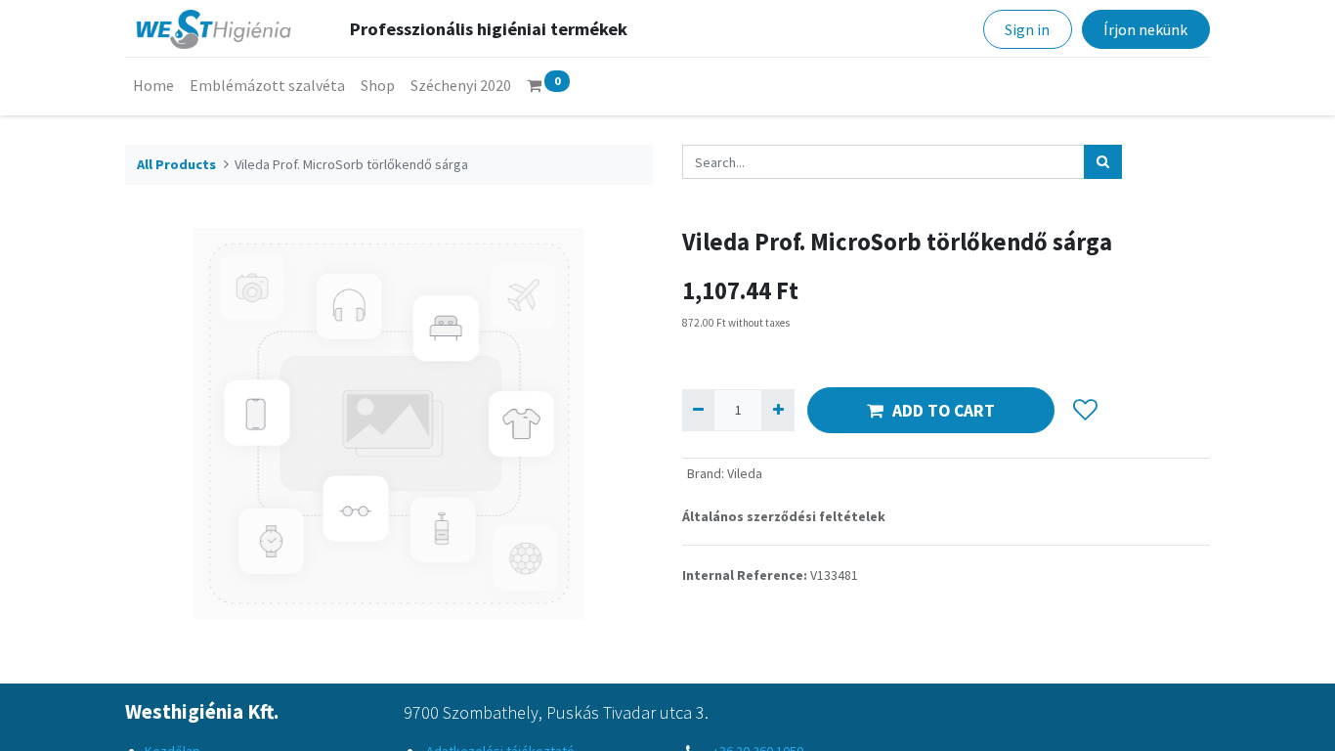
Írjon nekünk (1145, 29)
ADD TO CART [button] (943, 410)
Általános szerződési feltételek (783, 516)
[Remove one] (698, 410)
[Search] (1103, 162)
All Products (176, 164)
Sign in (1027, 29)
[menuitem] (153, 85)
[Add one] (777, 410)
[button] (1085, 410)
